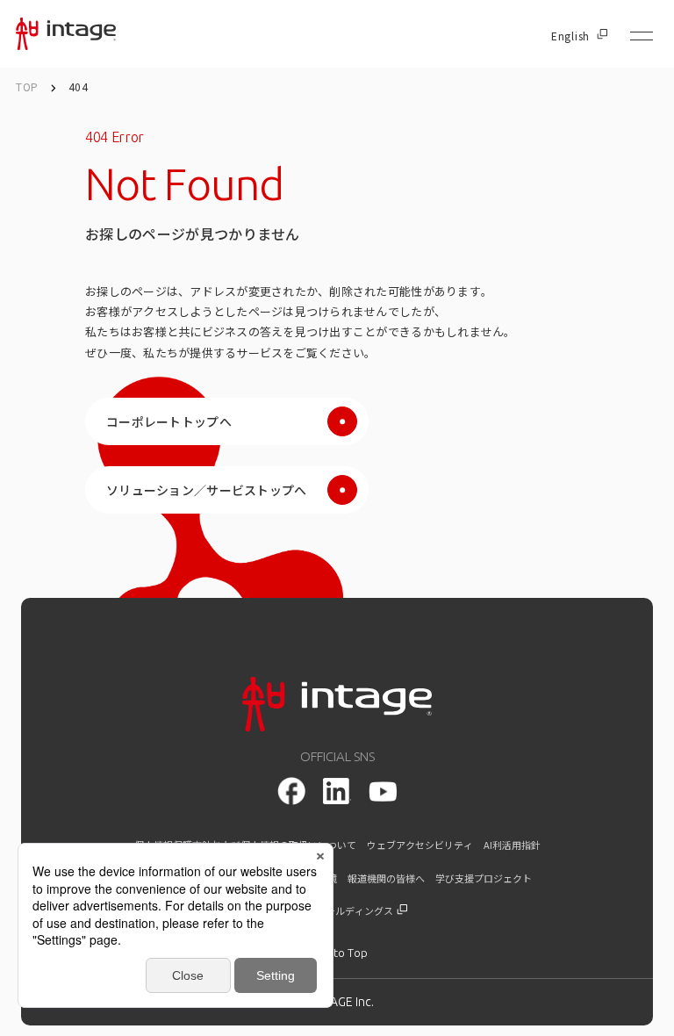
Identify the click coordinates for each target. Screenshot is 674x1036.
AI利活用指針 (512, 845)
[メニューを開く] (641, 36)
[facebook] (291, 791)
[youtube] (383, 791)
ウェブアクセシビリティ (420, 845)
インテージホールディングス (331, 910)
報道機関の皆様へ (386, 878)
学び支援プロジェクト (483, 878)
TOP (27, 86)
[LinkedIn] (337, 791)
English (570, 36)
